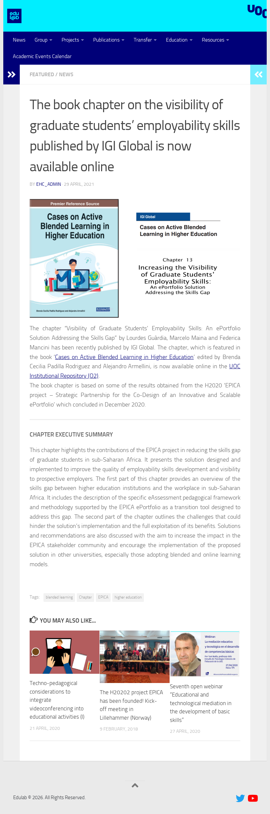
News (19, 40)
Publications (106, 40)
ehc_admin (48, 184)
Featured (42, 74)
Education (177, 40)
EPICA (103, 597)
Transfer (143, 40)
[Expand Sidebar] (11, 74)
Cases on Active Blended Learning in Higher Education (124, 357)
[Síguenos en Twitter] (240, 798)
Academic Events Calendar (42, 56)
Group (41, 40)
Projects (70, 40)
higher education (128, 597)
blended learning (59, 597)
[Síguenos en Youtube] (252, 798)
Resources (213, 40)
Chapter (85, 597)
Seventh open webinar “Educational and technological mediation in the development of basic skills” (200, 703)
